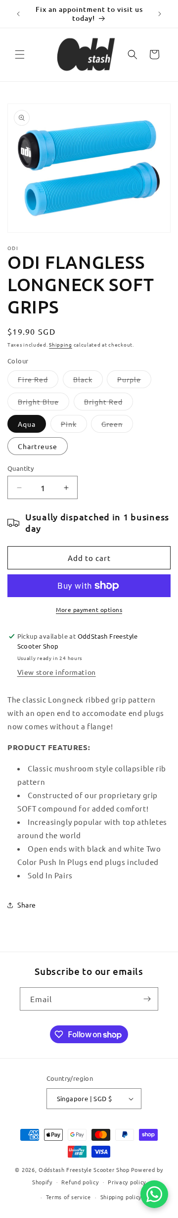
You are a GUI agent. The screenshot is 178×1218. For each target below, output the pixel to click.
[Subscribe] (147, 999)
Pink (74, 426)
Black (88, 381)
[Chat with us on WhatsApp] (154, 1194)
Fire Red (38, 381)
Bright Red (108, 403)
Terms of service (68, 1197)
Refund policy (79, 1182)
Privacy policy (127, 1182)
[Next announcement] (160, 14)
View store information (56, 671)
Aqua (27, 423)
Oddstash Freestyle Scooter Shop (84, 1169)
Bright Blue (43, 403)
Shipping (60, 344)
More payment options (89, 609)
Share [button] (26, 904)
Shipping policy (121, 1197)
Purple (134, 381)
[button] (20, 54)
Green (117, 426)
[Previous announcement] (18, 14)
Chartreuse (37, 446)
